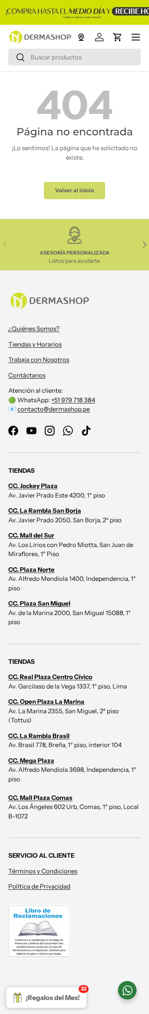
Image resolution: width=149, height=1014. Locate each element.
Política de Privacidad (39, 886)
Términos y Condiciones (42, 871)
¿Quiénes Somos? (34, 328)
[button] (117, 37)
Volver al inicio (74, 190)
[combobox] (74, 57)
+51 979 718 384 (73, 400)
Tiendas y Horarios (35, 344)
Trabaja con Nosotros (38, 359)
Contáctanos (27, 375)
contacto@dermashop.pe (53, 409)
